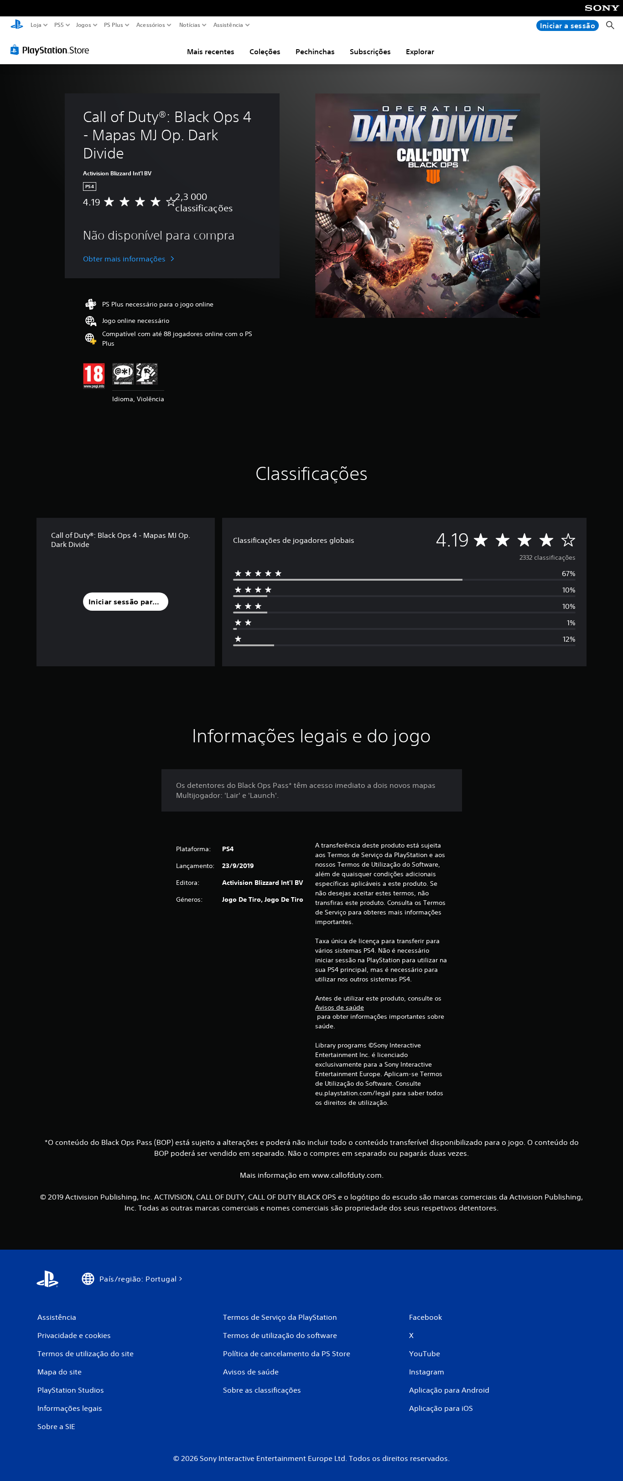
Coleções (264, 51)
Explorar (420, 51)
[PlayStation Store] (52, 49)
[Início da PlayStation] (17, 25)
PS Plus (113, 25)
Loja (36, 25)
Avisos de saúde (339, 1007)
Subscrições (370, 51)
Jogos (83, 25)
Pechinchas (315, 51)
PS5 (58, 25)
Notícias (189, 25)
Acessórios (150, 25)
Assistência (228, 25)
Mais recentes (210, 51)
